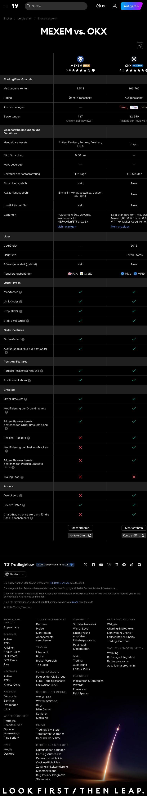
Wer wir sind (43, 696)
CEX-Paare (10, 656)
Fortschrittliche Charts (121, 636)
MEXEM (76, 66)
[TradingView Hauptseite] (15, 6)
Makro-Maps (12, 733)
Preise (40, 628)
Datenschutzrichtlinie (49, 758)
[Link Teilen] (140, 45)
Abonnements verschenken (44, 638)
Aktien (8, 639)
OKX (128, 66)
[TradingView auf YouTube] (101, 564)
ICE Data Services (59, 582)
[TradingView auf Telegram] (124, 564)
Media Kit (42, 717)
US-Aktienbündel (46, 685)
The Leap (42, 664)
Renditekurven (13, 725)
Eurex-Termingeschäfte (50, 680)
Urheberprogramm (84, 640)
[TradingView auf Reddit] (139, 564)
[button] (88, 70)
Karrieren (41, 713)
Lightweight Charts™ (120, 632)
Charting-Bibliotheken (120, 628)
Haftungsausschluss (48, 754)
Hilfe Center (43, 709)
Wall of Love (80, 628)
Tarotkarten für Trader (50, 733)
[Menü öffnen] (5, 6)
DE (104, 6)
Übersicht (42, 652)
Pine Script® (11, 737)
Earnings (9, 700)
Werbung (112, 652)
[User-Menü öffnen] (114, 6)
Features (41, 624)
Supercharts (11, 627)
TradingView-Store (48, 729)
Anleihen (9, 647)
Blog (39, 705)
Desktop (9, 753)
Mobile (8, 749)
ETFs (7, 643)
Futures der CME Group (50, 676)
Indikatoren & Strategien (88, 680)
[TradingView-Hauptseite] (19, 564)
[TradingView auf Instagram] (108, 564)
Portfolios (10, 720)
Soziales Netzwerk (84, 624)
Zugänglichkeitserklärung (52, 766)
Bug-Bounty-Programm (50, 775)
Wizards (78, 685)
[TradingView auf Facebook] (93, 564)
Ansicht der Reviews (78, 120)
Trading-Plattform (118, 641)
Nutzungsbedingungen (50, 749)
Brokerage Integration (121, 657)
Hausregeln (80, 644)
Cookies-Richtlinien (48, 762)
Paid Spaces (81, 693)
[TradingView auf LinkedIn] (116, 564)
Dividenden (11, 704)
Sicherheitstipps (46, 770)
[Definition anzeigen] (20, 292)
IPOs (7, 709)
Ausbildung (80, 664)
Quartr (74, 602)
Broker (40, 656)
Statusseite (43, 779)
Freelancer (79, 689)
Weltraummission (46, 701)
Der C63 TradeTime (48, 738)
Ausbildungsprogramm (121, 665)
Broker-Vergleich (46, 660)
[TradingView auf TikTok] (131, 564)
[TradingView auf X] (85, 564)
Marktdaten (43, 632)
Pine (6, 664)
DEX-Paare (10, 660)
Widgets (112, 624)
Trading (78, 660)
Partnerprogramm (118, 661)
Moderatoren (81, 648)
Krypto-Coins (12, 651)
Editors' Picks (81, 669)
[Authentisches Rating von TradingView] (93, 70)
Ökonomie (10, 696)
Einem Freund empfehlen (81, 634)
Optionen (9, 729)
